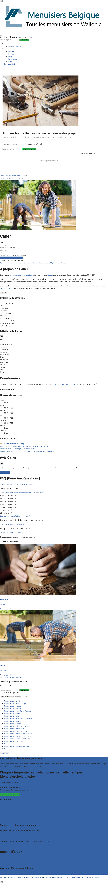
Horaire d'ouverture (40, 263)
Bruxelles (11, 51)
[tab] (54, 484)
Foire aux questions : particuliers (11, 857)
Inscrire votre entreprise (78, 877)
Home (6, 44)
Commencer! (24, 690)
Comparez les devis (29, 149)
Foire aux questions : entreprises (11, 860)
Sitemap (19, 877)
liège (10, 56)
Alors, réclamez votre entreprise (66, 384)
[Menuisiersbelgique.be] (53, 32)
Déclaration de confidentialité (33, 877)
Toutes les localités (6, 819)
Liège (2, 809)
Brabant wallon (5, 817)
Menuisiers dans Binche (13, 175)
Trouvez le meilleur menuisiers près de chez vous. (17, 37)
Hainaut (11, 54)
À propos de (4, 263)
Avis (48, 263)
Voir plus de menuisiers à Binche (11, 677)
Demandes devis (9, 64)
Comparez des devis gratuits (10, 794)
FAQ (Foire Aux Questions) (59, 263)
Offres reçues (4, 834)
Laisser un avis (5, 472)
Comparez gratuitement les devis (11, 258)
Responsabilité (57, 877)
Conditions (47, 877)
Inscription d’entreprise (8, 837)
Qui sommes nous (14, 46)
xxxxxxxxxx (3, 342)
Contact (3, 862)
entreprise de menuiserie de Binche (22, 275)
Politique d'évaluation (94, 877)
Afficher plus (5, 753)
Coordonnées (28, 263)
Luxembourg (12, 59)
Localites (7, 49)
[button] (17, 484)
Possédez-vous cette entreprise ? (11, 178)
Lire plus (3, 292)
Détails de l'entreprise (16, 263)
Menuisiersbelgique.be (7, 877)
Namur (10, 61)
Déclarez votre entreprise (9, 845)
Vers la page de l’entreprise (49, 160)
